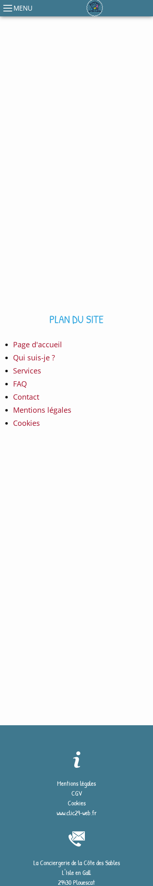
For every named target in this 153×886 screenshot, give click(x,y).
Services (27, 371)
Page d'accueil (37, 344)
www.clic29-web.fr (77, 812)
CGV (76, 793)
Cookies (26, 423)
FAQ (20, 384)
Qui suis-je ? (34, 357)
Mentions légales (42, 410)
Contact (26, 397)
